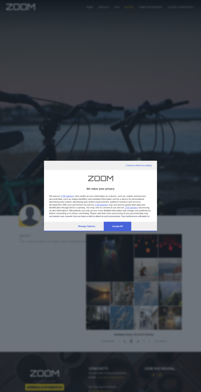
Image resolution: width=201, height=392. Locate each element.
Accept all (117, 226)
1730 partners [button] (67, 196)
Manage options (86, 226)
